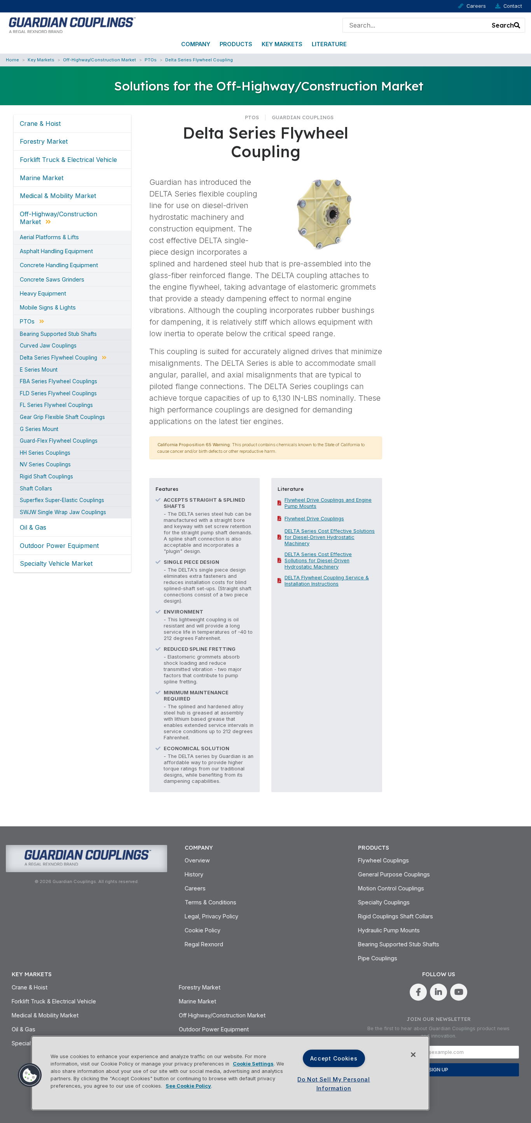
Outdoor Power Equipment (59, 545)
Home (12, 60)
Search (503, 25)
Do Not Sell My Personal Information (333, 1084)
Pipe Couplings (377, 958)
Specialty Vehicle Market (56, 563)
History (194, 874)
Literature (329, 44)
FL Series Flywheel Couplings (56, 405)
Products (236, 44)
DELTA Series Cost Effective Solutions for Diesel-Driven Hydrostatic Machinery (330, 537)
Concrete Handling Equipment (59, 265)
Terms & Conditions (210, 902)
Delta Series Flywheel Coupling (199, 60)
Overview (197, 860)
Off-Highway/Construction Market (99, 60)
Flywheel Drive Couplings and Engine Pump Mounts (328, 503)
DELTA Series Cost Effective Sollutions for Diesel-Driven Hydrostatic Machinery (318, 560)
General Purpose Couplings (394, 874)
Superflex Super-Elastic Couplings (62, 500)
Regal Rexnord (204, 944)
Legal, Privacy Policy (211, 916)
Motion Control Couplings (391, 888)
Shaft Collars (36, 489)
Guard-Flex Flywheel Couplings (59, 441)
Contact (512, 6)
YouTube (458, 992)
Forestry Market (44, 141)
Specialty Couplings (384, 902)
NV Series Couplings (45, 465)
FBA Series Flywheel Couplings (58, 381)
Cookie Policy (202, 930)
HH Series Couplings (45, 453)
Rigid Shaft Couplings (46, 477)
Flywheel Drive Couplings (314, 519)
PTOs (151, 60)
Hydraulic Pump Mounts (389, 930)
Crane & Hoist (40, 123)
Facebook (418, 992)
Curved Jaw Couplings (48, 346)
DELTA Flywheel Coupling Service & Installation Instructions (327, 581)
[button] (29, 1075)
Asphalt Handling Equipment (56, 251)
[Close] (413, 1054)
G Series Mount (39, 429)
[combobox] (415, 25)
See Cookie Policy (188, 1086)
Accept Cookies (334, 1058)
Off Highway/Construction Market (222, 1015)
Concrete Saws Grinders (52, 279)
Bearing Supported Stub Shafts (58, 334)
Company (195, 44)
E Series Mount (39, 370)
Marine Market (41, 178)
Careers (476, 6)
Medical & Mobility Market (58, 196)
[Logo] (71, 24)
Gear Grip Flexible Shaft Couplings (62, 417)
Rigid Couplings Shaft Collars (395, 916)
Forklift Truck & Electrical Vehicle (68, 159)
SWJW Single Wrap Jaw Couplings (63, 512)
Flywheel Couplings (383, 860)
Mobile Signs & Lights (48, 307)
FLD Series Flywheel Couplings (58, 393)
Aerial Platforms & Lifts (49, 237)
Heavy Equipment (43, 293)
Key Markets (282, 44)
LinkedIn (438, 992)
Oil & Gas (33, 527)
